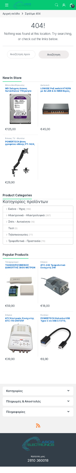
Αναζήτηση (53, 54)
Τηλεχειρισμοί (11, 262)
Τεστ (11, 228)
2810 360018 (38, 460)
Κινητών (44, 315)
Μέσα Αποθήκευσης (15, 85)
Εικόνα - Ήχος (16, 208)
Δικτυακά (44, 85)
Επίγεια (43, 262)
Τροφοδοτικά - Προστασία (24, 240)
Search (57, 5)
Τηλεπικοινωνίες (18, 234)
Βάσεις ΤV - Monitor (15, 138)
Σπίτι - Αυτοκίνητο (19, 221)
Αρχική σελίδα (11, 13)
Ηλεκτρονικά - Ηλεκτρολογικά (26, 215)
